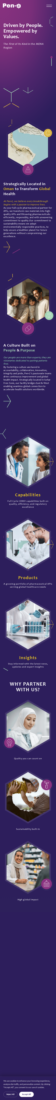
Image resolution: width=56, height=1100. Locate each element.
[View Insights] (50, 624)
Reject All (10, 1094)
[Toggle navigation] (49, 5)
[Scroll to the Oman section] (28, 90)
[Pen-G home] (12, 5)
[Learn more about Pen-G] (6, 247)
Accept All (26, 1094)
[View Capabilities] (50, 461)
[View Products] (50, 544)
